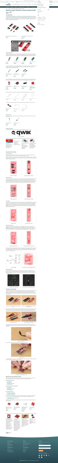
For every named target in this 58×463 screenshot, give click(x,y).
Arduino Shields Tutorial (10, 398)
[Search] (30, 4)
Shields (39, 20)
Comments (43, 9)
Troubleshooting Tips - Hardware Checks (13, 397)
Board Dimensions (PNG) (10, 383)
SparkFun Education (9, 444)
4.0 (34, 309)
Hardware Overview (40, 4)
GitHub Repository (9, 384)
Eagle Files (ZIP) (9, 382)
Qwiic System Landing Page (11, 392)
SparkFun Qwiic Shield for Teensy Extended (24, 16)
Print (38, 12)
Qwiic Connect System (21, 136)
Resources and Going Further (42, 7)
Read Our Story (9, 442)
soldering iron (12, 115)
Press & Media (9, 443)
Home (6, 8)
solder (20, 290)
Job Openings (8, 445)
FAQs (23, 445)
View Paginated (40, 11)
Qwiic (16, 17)
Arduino (39, 17)
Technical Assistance (25, 444)
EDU (29, 0)
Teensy (22, 17)
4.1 (6, 310)
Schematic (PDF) (9, 381)
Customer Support (50, 0)
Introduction (39, 2)
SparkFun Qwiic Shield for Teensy (11, 16)
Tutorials (9, 8)
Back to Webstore (34, 4)
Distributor (32, 0)
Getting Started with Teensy (11, 394)
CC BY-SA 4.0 (42, 24)
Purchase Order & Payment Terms (27, 443)
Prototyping (40, 18)
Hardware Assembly (40, 5)
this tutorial (30, 205)
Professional (26, 0)
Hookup (43, 17)
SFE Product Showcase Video (11, 393)
